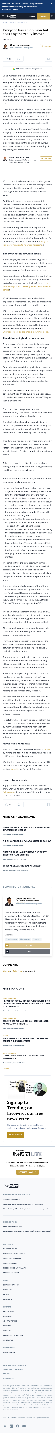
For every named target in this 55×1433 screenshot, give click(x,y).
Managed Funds (10, 1249)
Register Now (25, 1172)
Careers (7, 1330)
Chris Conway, (8, 859)
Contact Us (8, 1340)
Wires (12, 22)
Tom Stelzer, (7, 834)
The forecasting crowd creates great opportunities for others (27, 286)
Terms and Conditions (13, 1370)
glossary (7, 1290)
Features (7, 1326)
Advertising (8, 1311)
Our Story (7, 1316)
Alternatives (25, 939)
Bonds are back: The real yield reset (22, 866)
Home (5, 22)
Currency (36, 939)
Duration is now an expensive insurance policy (26, 332)
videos (6, 1294)
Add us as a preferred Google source (29, 69)
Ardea (47, 749)
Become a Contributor (13, 1335)
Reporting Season (9, 998)
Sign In (32, 16)
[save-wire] (48, 60)
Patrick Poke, (8, 1045)
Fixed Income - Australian (14, 1268)
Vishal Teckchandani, (10, 1011)
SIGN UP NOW (15, 1135)
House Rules (8, 1378)
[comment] (19, 59)
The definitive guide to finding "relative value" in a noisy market (26, 1209)
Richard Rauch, (8, 870)
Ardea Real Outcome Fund (12, 1226)
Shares (5, 1036)
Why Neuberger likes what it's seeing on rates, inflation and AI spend (27, 828)
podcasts (7, 1299)
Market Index (9, 1352)
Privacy (6, 1374)
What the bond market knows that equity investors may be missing (24, 853)
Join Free (43, 16)
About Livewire (10, 1321)
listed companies (11, 1285)
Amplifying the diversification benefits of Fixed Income (23, 1204)
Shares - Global (10, 1263)
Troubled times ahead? (11, 1199)
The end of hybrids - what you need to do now (27, 841)
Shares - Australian (12, 1258)
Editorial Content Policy (14, 1365)
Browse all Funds (11, 1273)
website (15, 769)
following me (9, 792)
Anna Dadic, (7, 1028)
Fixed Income (22, 22)
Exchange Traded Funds (14, 1254)
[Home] (11, 16)
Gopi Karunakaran (20, 45)
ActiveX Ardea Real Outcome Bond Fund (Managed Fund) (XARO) (27, 1231)
